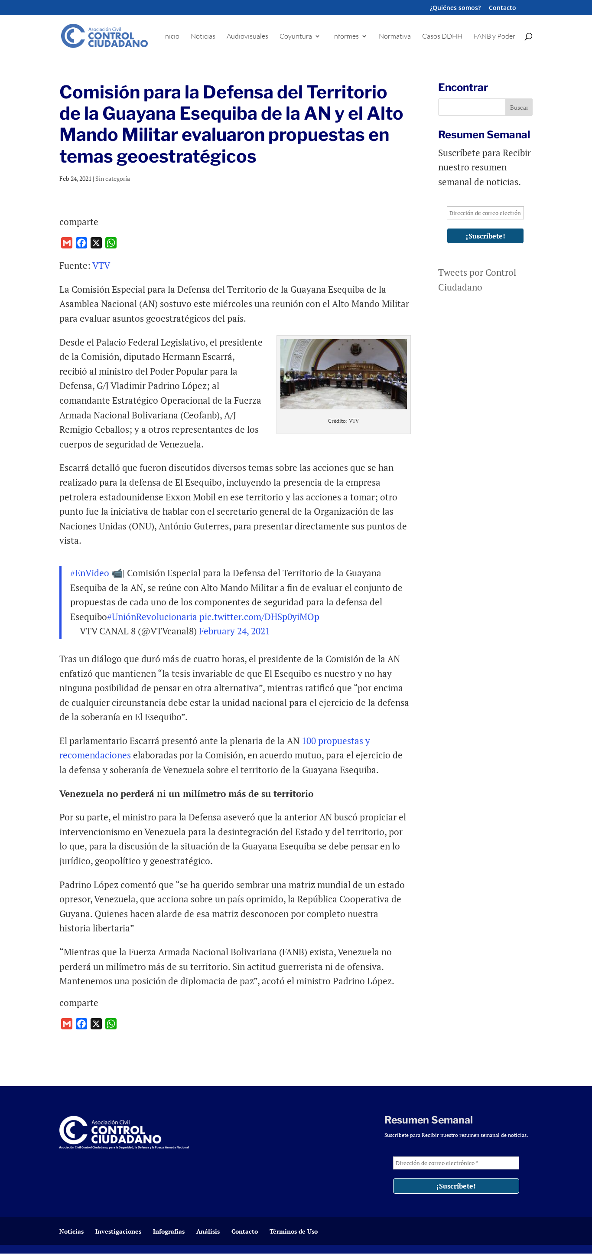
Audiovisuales (247, 36)
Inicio (171, 36)
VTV (101, 265)
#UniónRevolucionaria (152, 617)
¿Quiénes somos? (455, 8)
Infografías (169, 1231)
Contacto (502, 8)
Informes (345, 36)
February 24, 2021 (234, 631)
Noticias (203, 36)
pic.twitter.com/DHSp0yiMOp (259, 617)
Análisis (208, 1231)
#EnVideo (89, 573)
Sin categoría (112, 178)
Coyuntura (296, 36)
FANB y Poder (494, 36)
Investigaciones (118, 1231)
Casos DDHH (442, 36)
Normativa (395, 36)
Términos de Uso (294, 1231)
